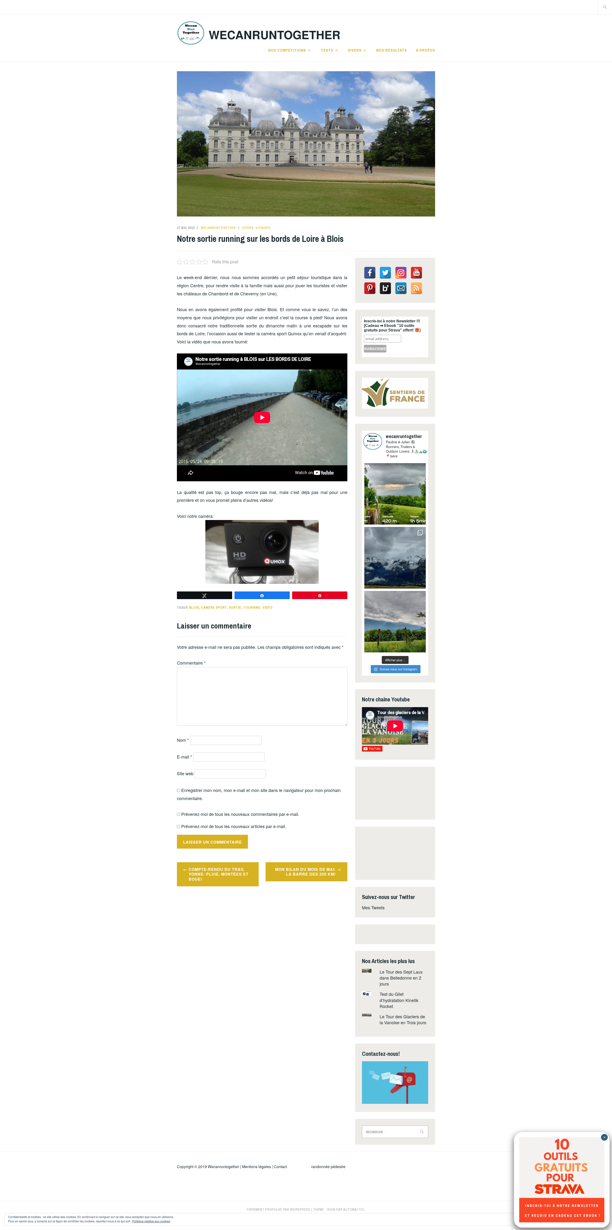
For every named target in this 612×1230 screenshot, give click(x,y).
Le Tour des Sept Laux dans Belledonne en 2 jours (401, 978)
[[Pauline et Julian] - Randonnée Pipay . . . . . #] (395, 557)
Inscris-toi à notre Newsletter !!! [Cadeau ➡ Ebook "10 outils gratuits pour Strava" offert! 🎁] (392, 325)
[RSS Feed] (416, 288)
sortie (235, 607)
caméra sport (214, 607)
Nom (183, 740)
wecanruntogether (218, 228)
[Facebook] (370, 273)
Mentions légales (256, 1166)
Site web (185, 773)
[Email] (401, 288)
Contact (280, 1166)
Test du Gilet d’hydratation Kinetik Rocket (399, 1000)
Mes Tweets (373, 907)
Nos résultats (391, 50)
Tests (327, 50)
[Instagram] (401, 273)
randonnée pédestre (328, 1166)
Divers (354, 50)
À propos (425, 50)
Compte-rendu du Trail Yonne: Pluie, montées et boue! (219, 874)
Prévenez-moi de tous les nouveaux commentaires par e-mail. (240, 814)
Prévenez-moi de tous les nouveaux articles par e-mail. (233, 826)
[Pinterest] (370, 288)
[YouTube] (416, 273)
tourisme (252, 607)
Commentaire (191, 663)
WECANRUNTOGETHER (274, 34)
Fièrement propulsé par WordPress (278, 1209)
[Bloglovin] (385, 288)
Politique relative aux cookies (151, 1221)
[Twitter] (385, 273)
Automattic (353, 1209)
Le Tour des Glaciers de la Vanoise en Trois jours (403, 1019)
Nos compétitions (287, 50)
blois (194, 607)
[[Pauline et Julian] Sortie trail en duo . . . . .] (395, 494)
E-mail (184, 756)
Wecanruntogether (223, 1166)
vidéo (267, 607)
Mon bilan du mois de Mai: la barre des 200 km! (305, 872)
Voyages (263, 228)
